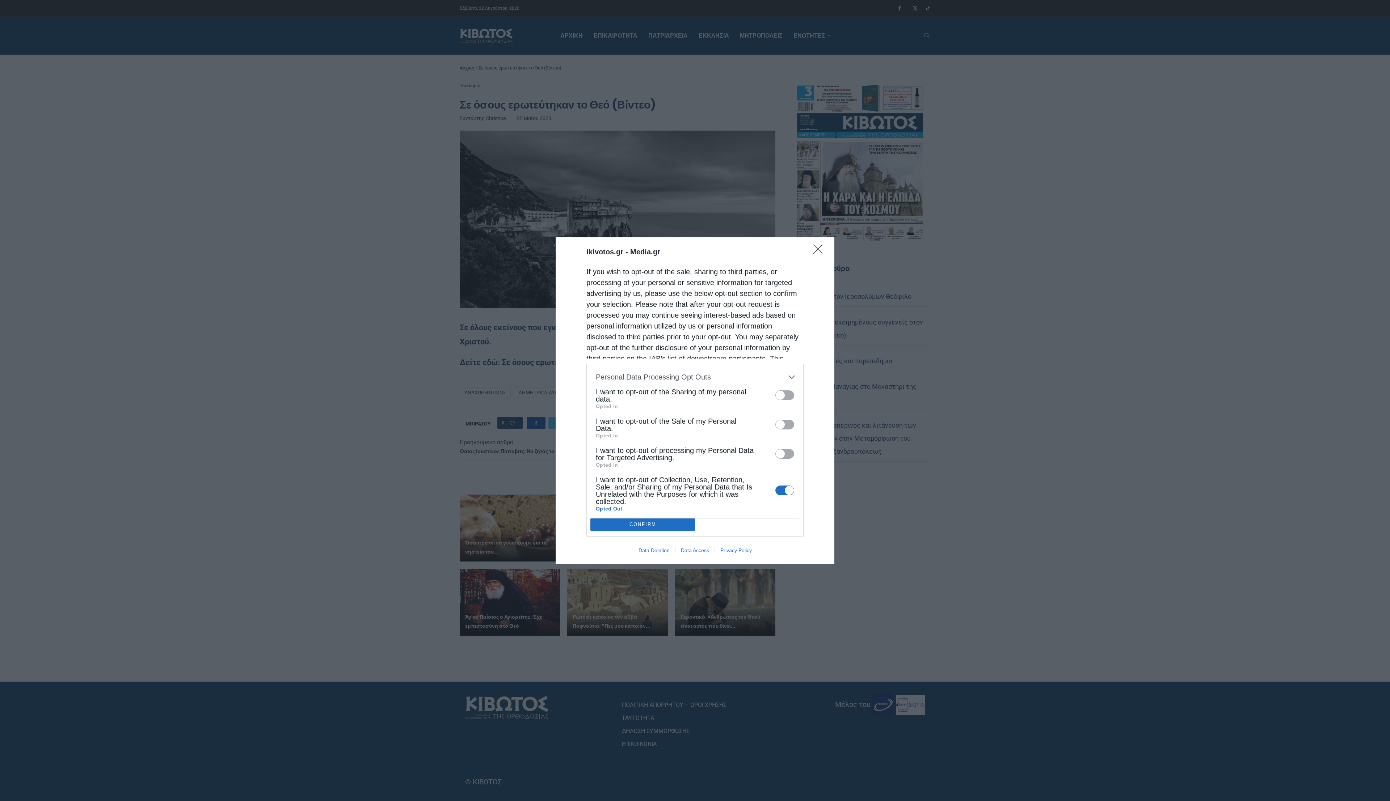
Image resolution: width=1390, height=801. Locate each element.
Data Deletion (654, 550)
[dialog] (695, 400)
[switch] (784, 395)
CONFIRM (642, 524)
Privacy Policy (736, 550)
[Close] (820, 251)
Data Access (695, 550)
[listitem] (695, 377)
